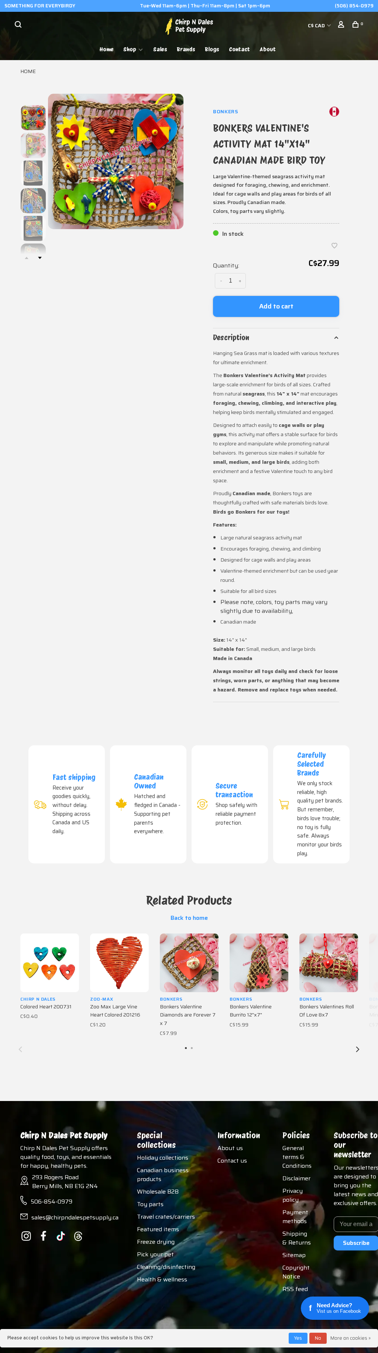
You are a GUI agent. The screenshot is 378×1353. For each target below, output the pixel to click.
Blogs (212, 49)
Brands (186, 49)
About (268, 49)
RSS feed (295, 1289)
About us (230, 1148)
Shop (129, 49)
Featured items (158, 1229)
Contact (239, 49)
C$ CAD (317, 25)
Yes (298, 1338)
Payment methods (295, 1217)
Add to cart (276, 306)
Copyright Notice (296, 1272)
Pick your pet (155, 1254)
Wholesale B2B (158, 1191)
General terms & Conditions (297, 1156)
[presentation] (33, 118)
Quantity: (226, 265)
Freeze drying (156, 1241)
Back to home (189, 918)
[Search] (19, 25)
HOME (28, 71)
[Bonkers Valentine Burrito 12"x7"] (259, 962)
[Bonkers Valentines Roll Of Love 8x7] (328, 962)
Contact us (232, 1160)
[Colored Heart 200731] (49, 962)
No (318, 1338)
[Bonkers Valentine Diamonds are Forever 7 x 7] (189, 962)
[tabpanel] (115, 161)
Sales (160, 49)
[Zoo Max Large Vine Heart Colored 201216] (119, 962)
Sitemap (294, 1255)
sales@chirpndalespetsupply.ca (74, 1217)
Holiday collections (162, 1157)
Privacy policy (292, 1195)
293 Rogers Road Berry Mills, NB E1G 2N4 (65, 1182)
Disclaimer (296, 1178)
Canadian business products (163, 1175)
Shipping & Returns (296, 1238)
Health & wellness (162, 1279)
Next (40, 258)
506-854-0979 (51, 1201)
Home (107, 49)
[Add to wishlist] (334, 246)
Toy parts (150, 1204)
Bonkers (225, 111)
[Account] (342, 25)
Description (231, 337)
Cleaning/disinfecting (166, 1266)
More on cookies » (350, 1338)
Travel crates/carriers (166, 1216)
